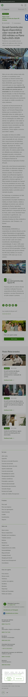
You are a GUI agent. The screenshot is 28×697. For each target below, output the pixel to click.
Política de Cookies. (17, 675)
